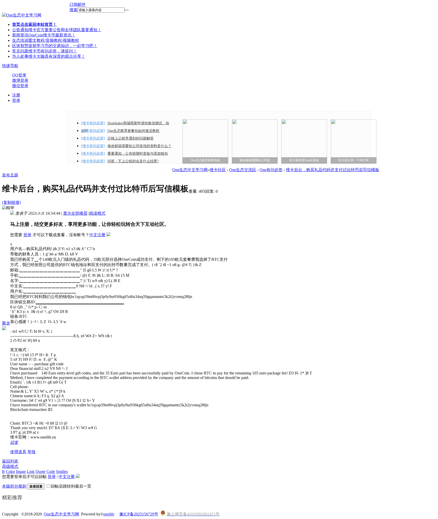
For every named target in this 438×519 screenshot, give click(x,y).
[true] (126, 10)
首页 (34, 24)
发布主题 (10, 175)
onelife (108, 514)
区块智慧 (54, 46)
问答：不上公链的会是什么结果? (133, 161)
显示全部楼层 (75, 213)
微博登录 (20, 80)
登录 (16, 100)
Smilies (62, 471)
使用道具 (18, 452)
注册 (16, 95)
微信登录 (20, 86)
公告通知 (56, 30)
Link (30, 471)
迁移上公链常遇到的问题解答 (130, 138)
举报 (31, 452)
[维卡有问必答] (93, 123)
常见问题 (44, 51)
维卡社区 (218, 170)
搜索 (73, 10)
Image (21, 471)
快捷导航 (10, 66)
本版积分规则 (14, 486)
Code (50, 471)
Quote (40, 471)
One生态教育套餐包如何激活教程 (133, 131)
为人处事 (48, 56)
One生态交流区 (242, 170)
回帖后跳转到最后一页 (71, 486)
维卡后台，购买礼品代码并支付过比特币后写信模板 (332, 170)
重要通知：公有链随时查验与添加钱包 (137, 153)
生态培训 (45, 40)
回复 (14, 442)
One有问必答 (271, 170)
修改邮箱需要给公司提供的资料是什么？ (139, 146)
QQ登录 (19, 75)
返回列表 (10, 461)
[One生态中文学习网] (21, 15)
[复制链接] (11, 202)
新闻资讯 (44, 35)
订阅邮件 (77, 4)
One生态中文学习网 (190, 170)
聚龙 (6, 323)
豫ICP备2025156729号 (138, 514)
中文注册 (97, 235)
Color (10, 471)
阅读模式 (97, 213)
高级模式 (10, 466)
